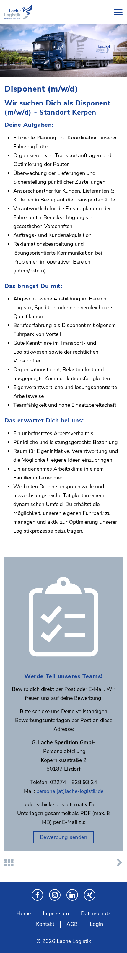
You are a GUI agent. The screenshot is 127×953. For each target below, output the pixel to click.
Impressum (56, 913)
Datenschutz (96, 913)
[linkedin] (72, 895)
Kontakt (45, 924)
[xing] (89, 895)
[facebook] (37, 895)
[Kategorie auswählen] (8, 862)
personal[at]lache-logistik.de (69, 791)
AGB (72, 924)
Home (24, 913)
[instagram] (55, 895)
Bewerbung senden (63, 837)
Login (96, 924)
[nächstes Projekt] (119, 862)
